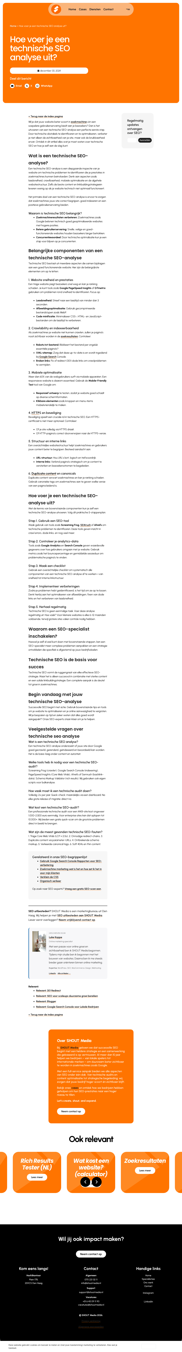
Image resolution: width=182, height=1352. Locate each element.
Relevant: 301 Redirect (48, 990)
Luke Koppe (55, 937)
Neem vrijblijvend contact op (77, 919)
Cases (83, 9)
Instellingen (132, 1346)
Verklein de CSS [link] (49, 877)
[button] (16, 86)
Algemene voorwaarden (91, 1326)
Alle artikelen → (64, 973)
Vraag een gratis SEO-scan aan (83, 888)
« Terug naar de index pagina (45, 116)
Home (72, 9)
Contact (108, 9)
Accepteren (165, 1346)
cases (75, 1087)
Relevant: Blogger (46, 1001)
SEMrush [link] (85, 525)
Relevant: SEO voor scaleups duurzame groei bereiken (67, 996)
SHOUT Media (69, 1047)
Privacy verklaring (91, 1321)
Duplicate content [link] (44, 473)
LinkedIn (52, 973)
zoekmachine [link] (78, 121)
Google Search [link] (47, 356)
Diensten (95, 9)
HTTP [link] (35, 413)
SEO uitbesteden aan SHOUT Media (79, 915)
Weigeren (148, 1346)
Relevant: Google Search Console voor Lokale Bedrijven (67, 1006)
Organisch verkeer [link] (50, 881)
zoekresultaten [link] (69, 336)
